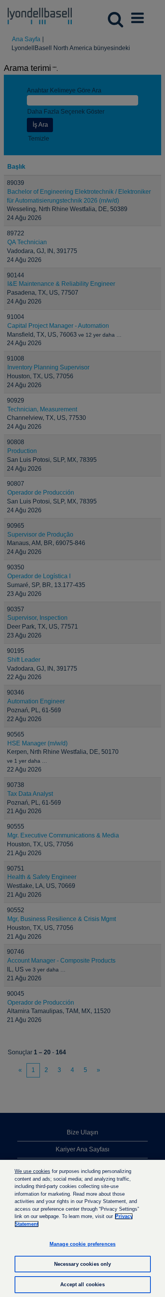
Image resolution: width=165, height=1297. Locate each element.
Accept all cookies (82, 1284)
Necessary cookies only (82, 1264)
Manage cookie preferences (83, 1244)
